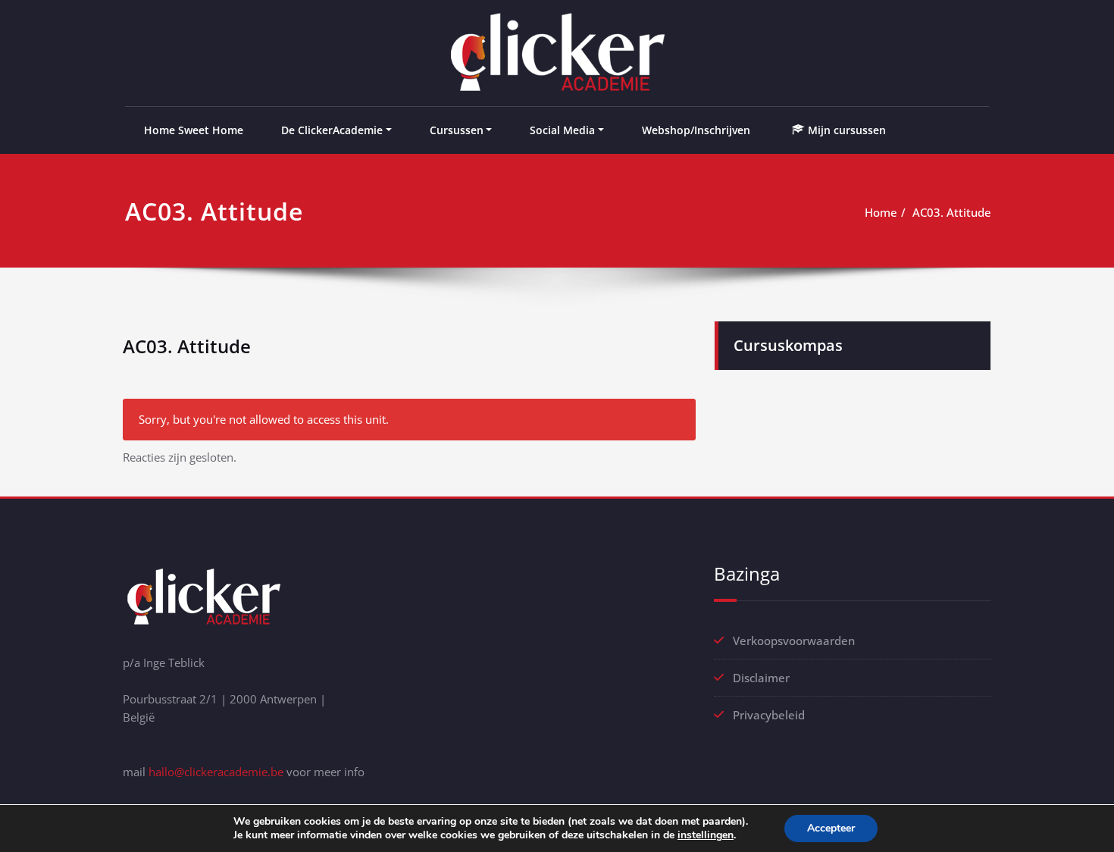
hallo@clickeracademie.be (216, 771)
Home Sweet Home (193, 130)
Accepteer (831, 828)
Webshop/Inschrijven (696, 130)
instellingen (705, 835)
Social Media (562, 130)
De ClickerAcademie (332, 130)
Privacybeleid (769, 714)
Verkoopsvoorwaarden (794, 640)
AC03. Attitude (951, 212)
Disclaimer (761, 677)
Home (881, 212)
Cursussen (456, 130)
